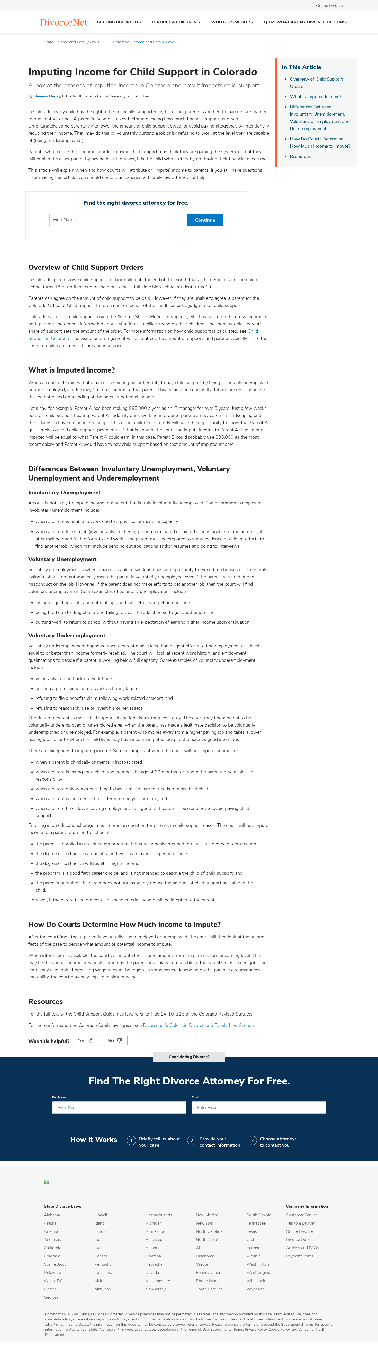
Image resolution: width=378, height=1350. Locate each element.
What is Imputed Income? (315, 97)
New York (204, 1223)
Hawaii (101, 1215)
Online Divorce (329, 5)
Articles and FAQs (302, 1248)
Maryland (103, 1289)
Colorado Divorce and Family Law (143, 42)
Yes (81, 1040)
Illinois (100, 1231)
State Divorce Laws (62, 1206)
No (110, 1040)
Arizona (51, 1231)
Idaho (100, 1223)
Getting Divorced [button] (117, 22)
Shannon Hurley (46, 96)
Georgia (51, 1297)
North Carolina (209, 1231)
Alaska (50, 1223)
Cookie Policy (279, 1329)
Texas (252, 1231)
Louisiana (103, 1273)
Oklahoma (205, 1256)
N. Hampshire (157, 1281)
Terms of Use (198, 1329)
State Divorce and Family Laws (72, 42)
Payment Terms (299, 1256)
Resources (300, 156)
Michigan (153, 1223)
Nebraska (153, 1264)
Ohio (200, 1248)
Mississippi (155, 1240)
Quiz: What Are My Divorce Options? (305, 22)
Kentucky (103, 1264)
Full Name (59, 1097)
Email (195, 1097)
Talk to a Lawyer (300, 1223)
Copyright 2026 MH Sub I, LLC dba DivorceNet (86, 1314)
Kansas (101, 1256)
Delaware (52, 1273)
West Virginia (259, 1273)
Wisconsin (256, 1281)
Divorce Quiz (297, 1240)
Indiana (101, 1240)
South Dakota (259, 1215)
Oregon (202, 1264)
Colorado (52, 1256)
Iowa (99, 1248)
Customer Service (302, 1215)
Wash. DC (53, 1281)
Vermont (254, 1248)
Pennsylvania (208, 1273)
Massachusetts (158, 1215)
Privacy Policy (256, 1329)
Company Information (307, 1206)
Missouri (153, 1248)
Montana (153, 1256)
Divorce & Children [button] (174, 22)
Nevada (152, 1273)
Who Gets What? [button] (230, 22)
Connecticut (55, 1264)
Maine (100, 1281)
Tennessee (256, 1223)
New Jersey (155, 1289)
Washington (258, 1264)
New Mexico (207, 1215)
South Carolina (209, 1289)
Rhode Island (208, 1281)
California (52, 1248)
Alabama (52, 1215)
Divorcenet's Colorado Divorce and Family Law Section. (199, 1025)
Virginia (253, 1256)
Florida (50, 1289)
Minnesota (154, 1231)
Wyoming (256, 1289)
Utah (251, 1240)
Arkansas (52, 1240)
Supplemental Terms (226, 1329)
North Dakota (208, 1240)
